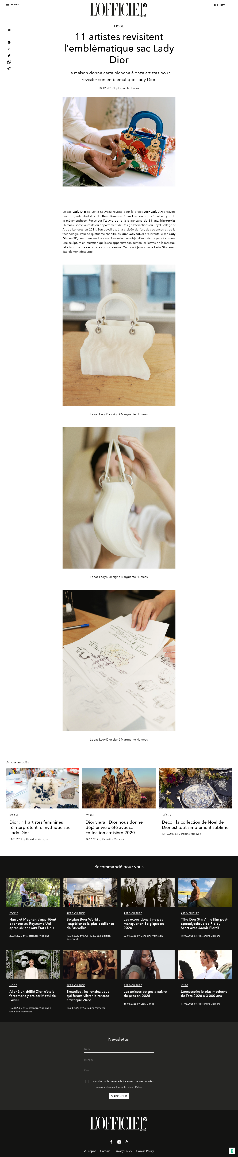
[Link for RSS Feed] (126, 1142)
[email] (9, 30)
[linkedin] (9, 49)
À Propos (90, 1151)
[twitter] (9, 56)
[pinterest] (9, 43)
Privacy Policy (134, 1087)
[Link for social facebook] (111, 1142)
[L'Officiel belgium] (119, 10)
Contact (105, 1151)
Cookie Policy (145, 1151)
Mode (119, 26)
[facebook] (9, 36)
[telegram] (9, 69)
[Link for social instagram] (119, 1142)
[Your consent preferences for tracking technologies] (232, 1151)
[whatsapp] (9, 62)
